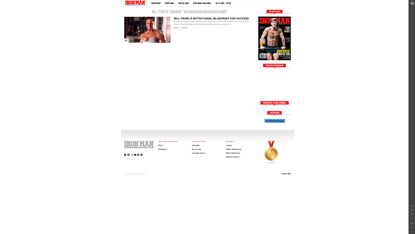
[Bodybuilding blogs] (271, 164)
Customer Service (198, 153)
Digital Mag (183, 3)
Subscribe (156, 3)
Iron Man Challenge (202, 3)
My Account (196, 149)
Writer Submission (233, 153)
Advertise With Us (233, 157)
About (160, 145)
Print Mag (169, 3)
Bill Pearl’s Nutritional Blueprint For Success (211, 18)
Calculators (162, 149)
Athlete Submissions (234, 149)
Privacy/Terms (286, 174)
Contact (229, 145)
